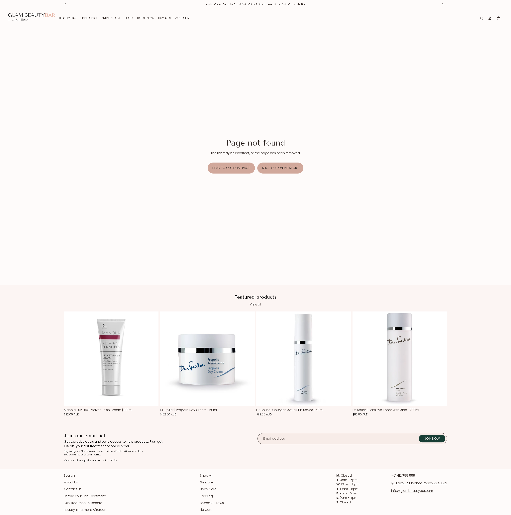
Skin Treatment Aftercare (83, 503)
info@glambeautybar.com (412, 490)
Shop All (206, 475)
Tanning (206, 496)
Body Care (208, 489)
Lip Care (206, 509)
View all (255, 304)
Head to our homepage (231, 168)
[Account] (489, 18)
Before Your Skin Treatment (85, 496)
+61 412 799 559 (403, 475)
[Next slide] (442, 4)
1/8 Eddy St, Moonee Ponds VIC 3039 (419, 483)
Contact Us (72, 489)
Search (69, 475)
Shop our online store (280, 168)
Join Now (432, 438)
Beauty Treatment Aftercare (85, 509)
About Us (71, 482)
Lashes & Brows (212, 503)
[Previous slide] (65, 4)
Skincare (206, 482)
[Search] (481, 18)
